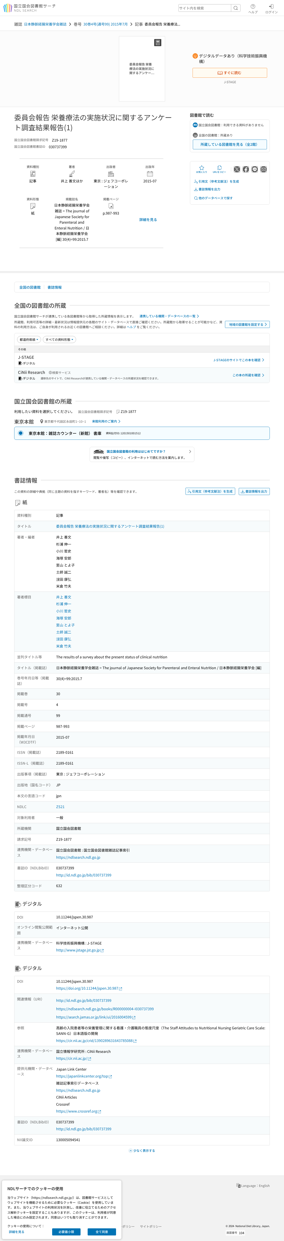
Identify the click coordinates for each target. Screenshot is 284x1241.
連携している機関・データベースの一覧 (167, 316)
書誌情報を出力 (209, 189)
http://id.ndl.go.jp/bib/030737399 (83, 875)
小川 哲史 (63, 611)
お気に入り (201, 172)
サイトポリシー (151, 1226)
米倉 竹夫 (63, 646)
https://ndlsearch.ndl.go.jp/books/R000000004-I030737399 (105, 1008)
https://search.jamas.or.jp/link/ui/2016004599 (94, 1017)
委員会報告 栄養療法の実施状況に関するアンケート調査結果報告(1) (110, 526)
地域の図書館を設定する (246, 324)
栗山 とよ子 (65, 624)
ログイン (271, 12)
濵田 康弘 (63, 638)
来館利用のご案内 (104, 421)
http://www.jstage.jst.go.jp (78, 950)
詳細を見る (148, 219)
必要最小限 (66, 1231)
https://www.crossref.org (76, 1111)
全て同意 (102, 1231)
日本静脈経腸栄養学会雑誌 (45, 24)
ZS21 (60, 806)
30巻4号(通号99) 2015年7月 (105, 24)
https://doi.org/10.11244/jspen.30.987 (87, 988)
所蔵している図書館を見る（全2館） (230, 144)
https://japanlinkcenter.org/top (82, 1076)
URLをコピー (219, 172)
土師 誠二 (63, 632)
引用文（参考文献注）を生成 (219, 181)
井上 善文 (63, 597)
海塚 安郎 (63, 618)
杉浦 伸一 (63, 603)
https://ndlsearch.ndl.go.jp (78, 857)
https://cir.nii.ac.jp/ (71, 1058)
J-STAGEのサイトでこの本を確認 (236, 360)
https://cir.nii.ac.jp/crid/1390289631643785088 (94, 1040)
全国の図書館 (30, 287)
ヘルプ (253, 12)
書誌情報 (54, 287)
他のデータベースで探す (216, 198)
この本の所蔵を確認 (246, 375)
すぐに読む (232, 72)
